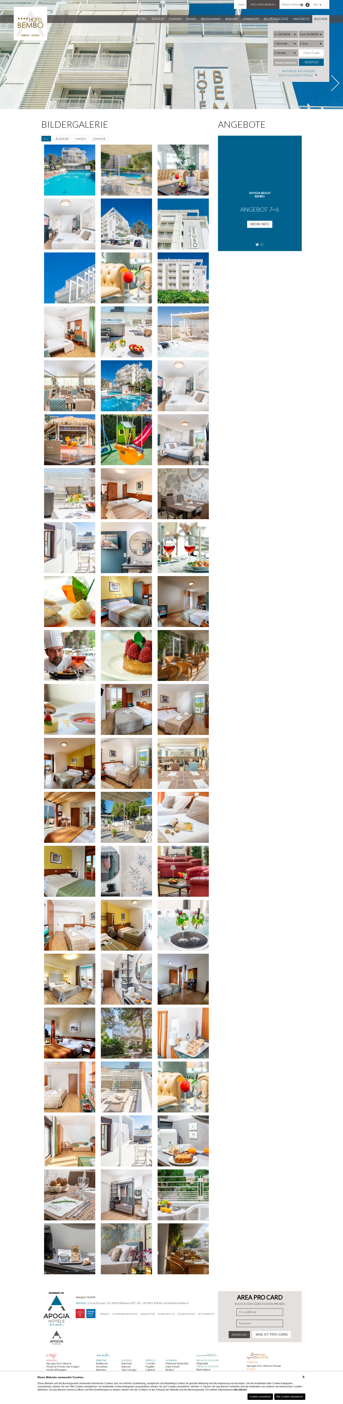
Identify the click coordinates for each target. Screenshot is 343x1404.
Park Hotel (172, 1366)
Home (241, 4)
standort (251, 19)
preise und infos (285, 63)
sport (191, 19)
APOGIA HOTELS (290, 4)
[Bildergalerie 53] (69, 925)
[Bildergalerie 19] (183, 277)
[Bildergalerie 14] (69, 224)
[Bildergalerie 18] (126, 277)
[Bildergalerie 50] (69, 871)
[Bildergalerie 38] (69, 655)
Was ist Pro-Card (271, 1334)
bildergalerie (276, 19)
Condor (150, 1363)
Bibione (231, 19)
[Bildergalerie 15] (126, 224)
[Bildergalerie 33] (126, 547)
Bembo (101, 1369)
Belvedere (203, 1369)
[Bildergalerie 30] (126, 493)
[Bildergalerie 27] (126, 439)
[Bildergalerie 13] (183, 170)
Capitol (150, 1369)
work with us (166, 1313)
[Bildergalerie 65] (69, 1140)
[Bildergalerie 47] (69, 817)
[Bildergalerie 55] (183, 925)
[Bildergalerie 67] (183, 1140)
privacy (105, 1313)
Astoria (125, 1366)
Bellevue (102, 1363)
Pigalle (149, 1366)
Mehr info (259, 231)
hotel (142, 19)
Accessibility (206, 1313)
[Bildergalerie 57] (126, 979)
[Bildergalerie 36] (126, 601)
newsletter (147, 1313)
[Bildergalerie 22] (183, 331)
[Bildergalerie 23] (69, 385)
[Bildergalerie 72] (126, 1248)
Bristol (170, 1369)
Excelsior (102, 1366)
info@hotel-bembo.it (175, 1303)
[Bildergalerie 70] (183, 1194)
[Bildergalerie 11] (69, 170)
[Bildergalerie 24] (126, 385)
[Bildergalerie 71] (69, 1248)
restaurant (211, 19)
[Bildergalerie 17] (69, 277)
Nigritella (202, 1363)
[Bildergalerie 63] (126, 1087)
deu (316, 4)
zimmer (175, 19)
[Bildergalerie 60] (126, 1033)
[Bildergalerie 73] (183, 1248)
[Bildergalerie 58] (183, 979)
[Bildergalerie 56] (69, 979)
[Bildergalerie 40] (183, 655)
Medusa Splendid (177, 1363)
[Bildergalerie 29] (69, 493)
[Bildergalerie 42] (126, 709)
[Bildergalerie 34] (183, 547)
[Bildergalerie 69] (126, 1194)
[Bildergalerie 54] (126, 925)
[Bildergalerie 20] (69, 331)
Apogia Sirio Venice (58, 1363)
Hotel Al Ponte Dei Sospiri (62, 1366)
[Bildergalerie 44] (69, 763)
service (157, 19)
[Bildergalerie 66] (126, 1140)
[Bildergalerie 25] (183, 385)
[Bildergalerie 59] (69, 1033)
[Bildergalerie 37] (183, 601)
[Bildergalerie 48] (126, 817)
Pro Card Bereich (263, 4)
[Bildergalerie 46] (183, 763)
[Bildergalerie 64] (183, 1087)
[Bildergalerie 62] (69, 1087)
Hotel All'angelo (56, 1369)
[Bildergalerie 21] (126, 331)
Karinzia (126, 1363)
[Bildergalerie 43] (183, 709)
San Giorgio (129, 1369)
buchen (320, 19)
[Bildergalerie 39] (126, 655)
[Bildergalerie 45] (126, 763)
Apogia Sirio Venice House (264, 1365)
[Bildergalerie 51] (126, 871)
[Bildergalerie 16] (183, 224)
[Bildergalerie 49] (183, 817)
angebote (301, 19)
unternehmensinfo (125, 1313)
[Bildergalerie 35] (69, 601)
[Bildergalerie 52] (183, 871)
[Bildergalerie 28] (183, 439)
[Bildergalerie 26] (69, 439)
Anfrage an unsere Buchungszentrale (297, 73)
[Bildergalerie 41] (69, 709)
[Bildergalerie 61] (183, 1033)
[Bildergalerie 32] (69, 547)
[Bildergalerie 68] (69, 1194)
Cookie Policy (186, 1313)
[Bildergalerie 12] (126, 170)
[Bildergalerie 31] (183, 493)
